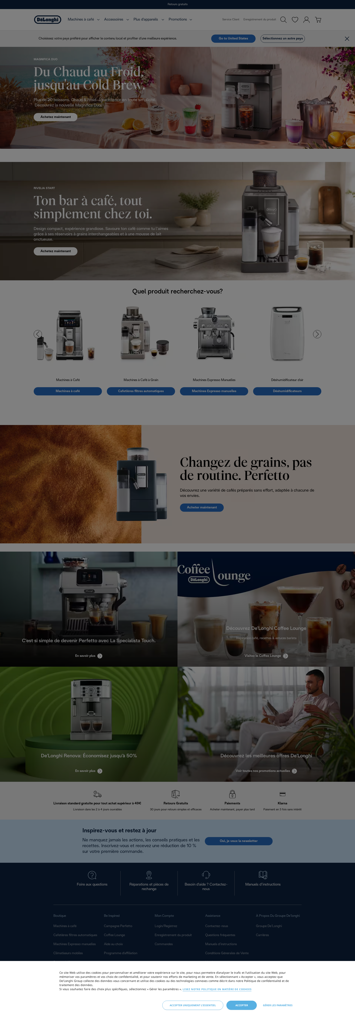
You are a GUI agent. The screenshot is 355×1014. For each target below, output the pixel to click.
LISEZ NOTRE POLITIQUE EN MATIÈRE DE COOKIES (217, 989)
